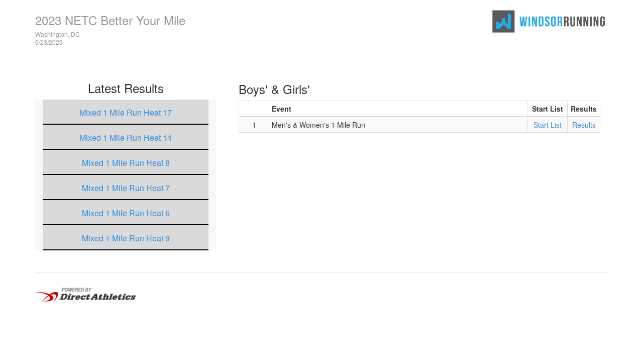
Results (584, 125)
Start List (547, 125)
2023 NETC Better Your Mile (110, 20)
